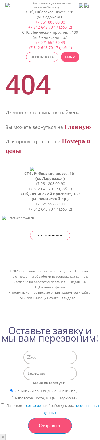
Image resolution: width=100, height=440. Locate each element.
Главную (77, 126)
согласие (33, 405)
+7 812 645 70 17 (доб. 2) (50, 27)
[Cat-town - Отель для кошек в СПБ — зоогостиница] (13, 5)
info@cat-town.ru (21, 218)
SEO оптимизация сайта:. (49, 298)
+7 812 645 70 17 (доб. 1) (50, 47)
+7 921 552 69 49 (50, 42)
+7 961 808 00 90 (50, 22)
